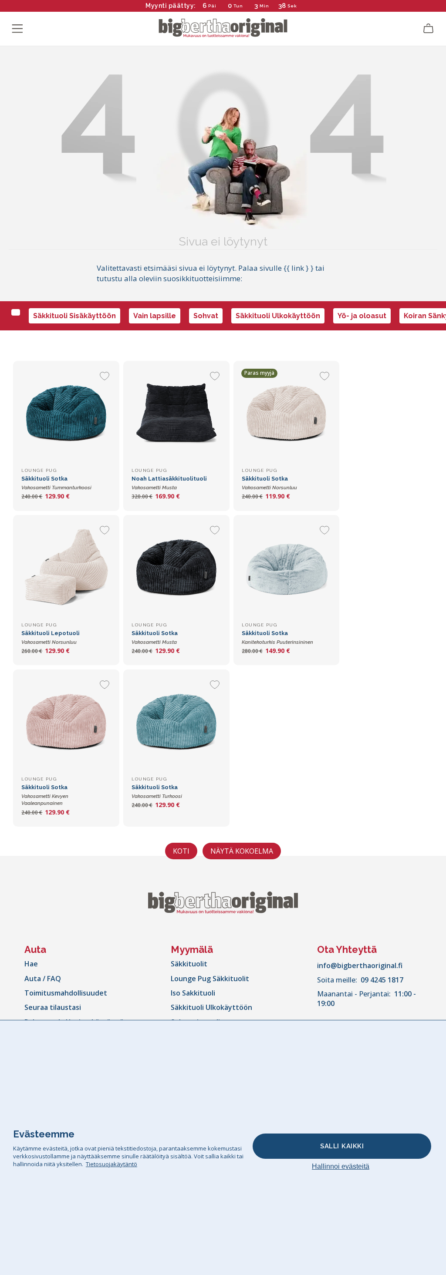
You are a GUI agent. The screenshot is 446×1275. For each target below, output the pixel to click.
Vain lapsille (154, 316)
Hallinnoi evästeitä (340, 1166)
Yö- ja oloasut (362, 316)
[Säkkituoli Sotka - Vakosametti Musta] (176, 568)
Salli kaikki (342, 1146)
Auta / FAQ (42, 978)
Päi (212, 5)
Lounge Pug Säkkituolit (210, 978)
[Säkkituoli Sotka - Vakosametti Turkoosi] (176, 722)
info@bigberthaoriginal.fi (359, 965)
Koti (181, 851)
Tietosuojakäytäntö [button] (111, 1164)
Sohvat (205, 316)
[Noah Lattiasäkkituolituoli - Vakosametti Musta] (176, 413)
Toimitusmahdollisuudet (65, 993)
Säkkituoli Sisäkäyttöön (74, 316)
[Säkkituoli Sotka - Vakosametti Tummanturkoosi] (66, 413)
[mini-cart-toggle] (428, 29)
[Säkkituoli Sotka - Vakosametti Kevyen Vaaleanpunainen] (66, 722)
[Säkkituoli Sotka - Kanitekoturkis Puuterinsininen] (286, 568)
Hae (31, 964)
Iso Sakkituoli (193, 993)
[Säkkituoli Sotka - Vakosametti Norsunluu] (286, 413)
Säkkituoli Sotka (44, 795)
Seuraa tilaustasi (52, 1007)
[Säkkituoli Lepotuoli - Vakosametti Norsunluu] (66, 568)
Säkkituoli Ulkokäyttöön (278, 316)
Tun (238, 5)
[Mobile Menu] (17, 29)
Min (264, 5)
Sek (292, 5)
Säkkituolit (189, 964)
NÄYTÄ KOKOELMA (241, 851)
